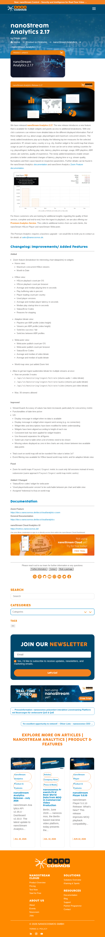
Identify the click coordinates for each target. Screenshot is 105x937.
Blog (66, 898)
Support (67, 902)
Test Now (33, 889)
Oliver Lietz (20, 38)
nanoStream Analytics (39, 739)
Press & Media (50, 785)
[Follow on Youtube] (42, 934)
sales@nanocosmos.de (32, 237)
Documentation (70, 895)
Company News (51, 779)
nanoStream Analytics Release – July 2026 (22, 797)
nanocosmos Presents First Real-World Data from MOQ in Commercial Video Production (52, 797)
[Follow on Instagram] (36, 934)
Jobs (31, 915)
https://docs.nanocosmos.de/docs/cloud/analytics (33, 519)
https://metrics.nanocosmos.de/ (25, 529)
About (32, 905)
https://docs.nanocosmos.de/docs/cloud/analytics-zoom (35, 512)
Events (32, 908)
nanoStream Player (79, 776)
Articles (71, 735)
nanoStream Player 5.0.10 (80, 794)
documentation (40, 164)
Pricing (32, 886)
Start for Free (35, 893)
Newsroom (34, 912)
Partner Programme (72, 906)
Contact (67, 909)
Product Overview (37, 882)
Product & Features (19, 786)
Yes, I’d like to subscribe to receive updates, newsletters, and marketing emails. (49, 662)
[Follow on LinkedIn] (31, 934)
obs (13, 626)
